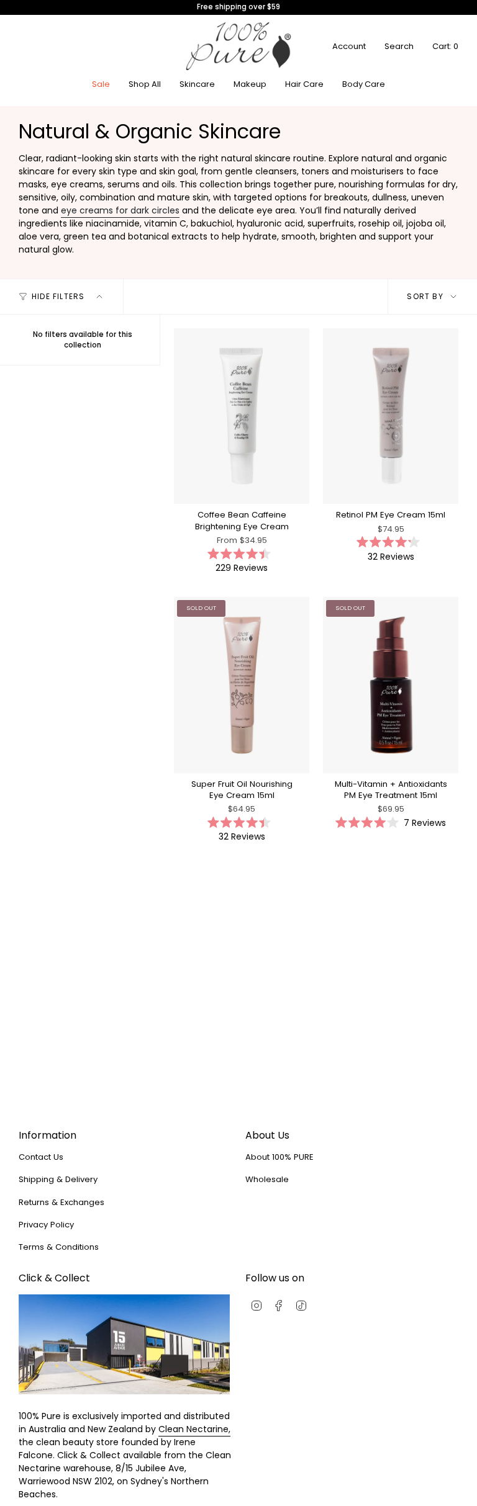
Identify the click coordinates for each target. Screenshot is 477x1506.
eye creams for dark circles (120, 210)
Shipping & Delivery (58, 1179)
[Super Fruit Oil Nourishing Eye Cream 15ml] (241, 685)
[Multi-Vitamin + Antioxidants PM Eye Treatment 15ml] (390, 685)
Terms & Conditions (59, 1247)
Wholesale (267, 1179)
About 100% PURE (279, 1157)
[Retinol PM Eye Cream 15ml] (390, 416)
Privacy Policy (46, 1224)
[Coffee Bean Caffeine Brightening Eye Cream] (241, 416)
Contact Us (41, 1157)
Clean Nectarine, (194, 1429)
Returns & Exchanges (61, 1202)
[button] (197, 84)
